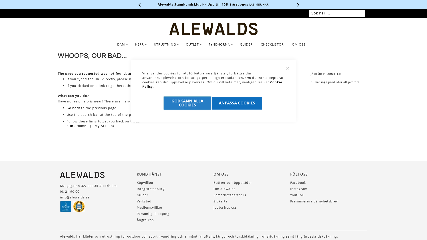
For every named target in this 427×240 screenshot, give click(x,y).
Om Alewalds (225, 189)
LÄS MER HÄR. (259, 4)
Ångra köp (145, 220)
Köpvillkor (145, 182)
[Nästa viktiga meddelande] (298, 4)
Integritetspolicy (151, 189)
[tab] (213, 44)
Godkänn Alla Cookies (187, 103)
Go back (73, 108)
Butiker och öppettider (233, 182)
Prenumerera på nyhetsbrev (314, 201)
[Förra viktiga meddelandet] (139, 4)
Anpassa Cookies (237, 103)
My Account (104, 126)
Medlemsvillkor (150, 207)
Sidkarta (221, 201)
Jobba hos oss (225, 207)
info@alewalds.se (75, 197)
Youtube (297, 195)
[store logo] (213, 29)
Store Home (76, 126)
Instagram (298, 189)
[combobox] (337, 13)
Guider (142, 195)
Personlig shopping (153, 214)
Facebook (298, 182)
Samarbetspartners (230, 195)
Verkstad (144, 201)
